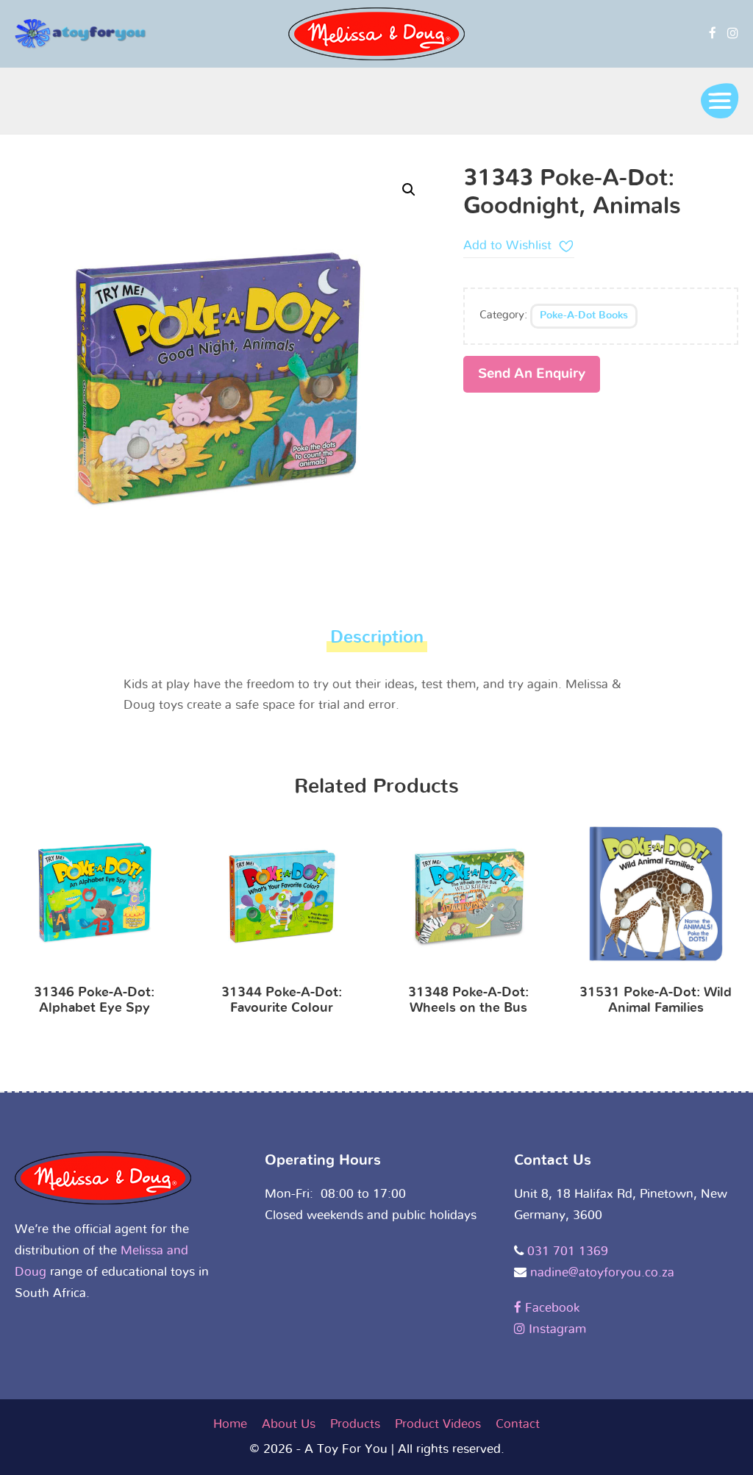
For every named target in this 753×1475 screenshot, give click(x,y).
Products (355, 1424)
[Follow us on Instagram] (732, 33)
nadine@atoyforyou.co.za (602, 1272)
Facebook (550, 1307)
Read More (94, 897)
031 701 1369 (567, 1251)
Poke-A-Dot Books (584, 315)
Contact (518, 1424)
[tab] (377, 641)
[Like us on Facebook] (712, 33)
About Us (288, 1424)
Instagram (555, 1329)
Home (230, 1424)
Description (377, 637)
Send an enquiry (531, 374)
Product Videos (438, 1424)
